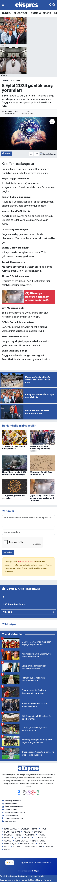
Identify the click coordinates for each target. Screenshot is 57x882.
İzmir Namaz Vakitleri (14, 807)
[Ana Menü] (3, 5)
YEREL (18, 835)
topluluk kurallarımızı (26, 561)
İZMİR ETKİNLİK (38, 841)
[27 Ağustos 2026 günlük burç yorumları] (14, 437)
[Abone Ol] (48, 154)
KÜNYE (7, 850)
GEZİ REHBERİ (40, 838)
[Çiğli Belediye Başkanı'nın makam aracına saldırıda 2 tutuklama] (42, 486)
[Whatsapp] (38, 792)
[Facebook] (19, 792)
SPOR (44, 829)
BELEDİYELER (20, 13)
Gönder (8, 552)
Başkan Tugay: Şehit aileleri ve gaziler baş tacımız (40, 448)
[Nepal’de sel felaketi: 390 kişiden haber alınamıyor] (14, 463)
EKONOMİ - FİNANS (41, 13)
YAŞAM (16, 81)
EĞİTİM (27, 838)
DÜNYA (7, 838)
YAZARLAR (29, 835)
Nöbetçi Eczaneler (13, 801)
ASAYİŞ (27, 832)
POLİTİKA (42, 844)
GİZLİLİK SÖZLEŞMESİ (33, 847)
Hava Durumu (11, 804)
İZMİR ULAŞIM (10, 844)
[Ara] (53, 5)
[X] (24, 792)
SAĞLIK (42, 835)
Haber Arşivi (10, 821)
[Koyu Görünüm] (50, 5)
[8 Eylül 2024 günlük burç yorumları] (28, 133)
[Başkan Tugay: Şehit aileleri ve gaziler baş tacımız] (42, 437)
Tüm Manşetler (11, 816)
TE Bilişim (35, 871)
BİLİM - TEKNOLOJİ (12, 832)
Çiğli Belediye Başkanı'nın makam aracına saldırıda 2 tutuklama (42, 498)
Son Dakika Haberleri (14, 819)
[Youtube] (33, 792)
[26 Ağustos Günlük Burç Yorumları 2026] (42, 463)
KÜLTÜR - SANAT (27, 844)
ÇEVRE (17, 838)
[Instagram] (28, 792)
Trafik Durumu (11, 810)
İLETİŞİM (49, 847)
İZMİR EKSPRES (10, 829)
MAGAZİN (38, 832)
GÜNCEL (6, 13)
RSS (11, 862)
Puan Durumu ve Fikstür (15, 813)
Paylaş (8, 153)
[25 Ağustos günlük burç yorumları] (14, 486)
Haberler (6, 81)
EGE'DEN (8, 835)
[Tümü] (53, 624)
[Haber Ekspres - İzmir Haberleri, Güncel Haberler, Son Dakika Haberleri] (26, 5)
